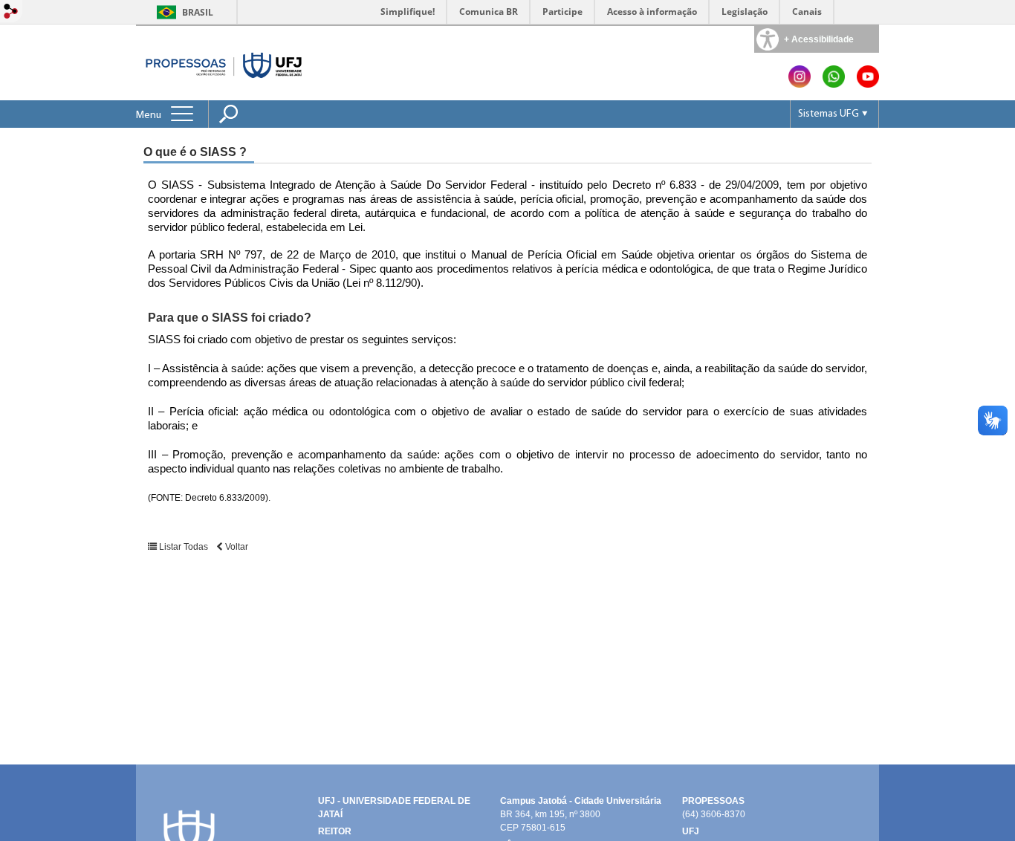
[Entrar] (11, 12)
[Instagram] (799, 83)
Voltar (235, 547)
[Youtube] (868, 83)
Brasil (197, 12)
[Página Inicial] (224, 62)
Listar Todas (183, 547)
